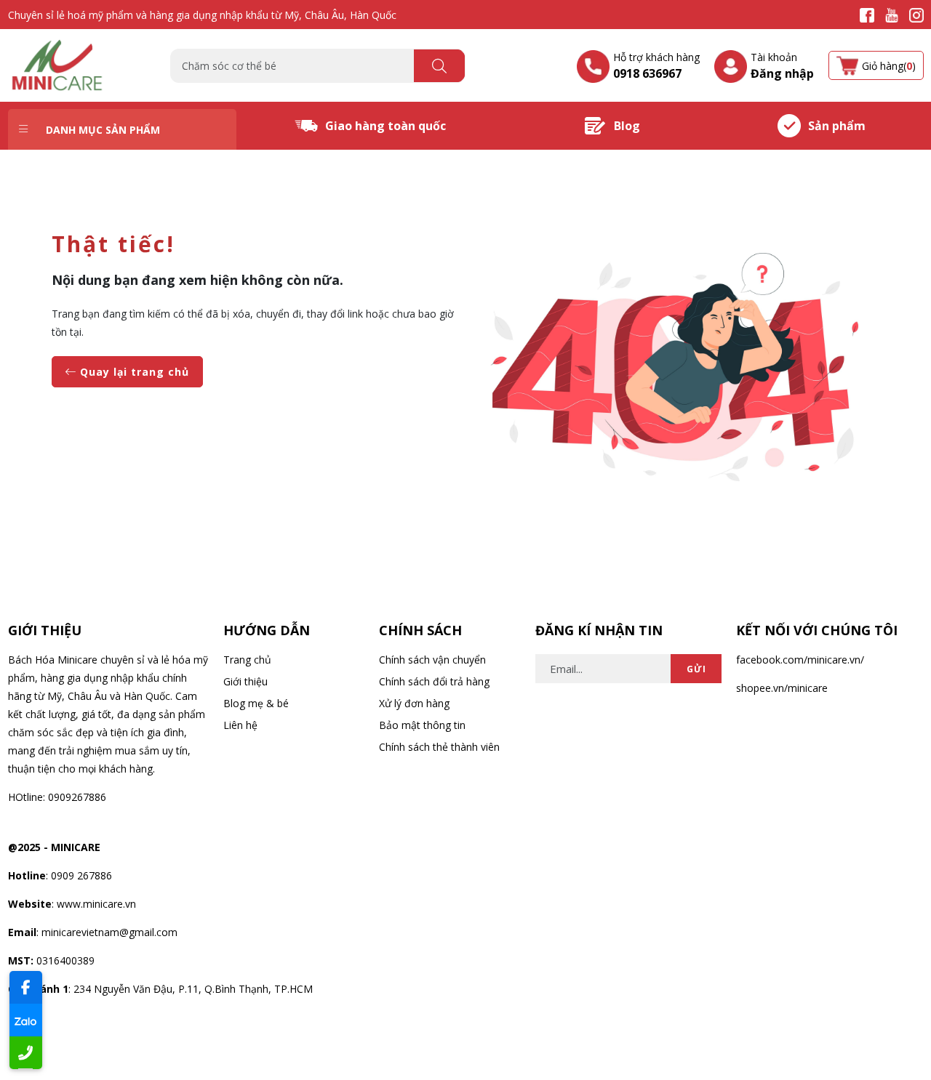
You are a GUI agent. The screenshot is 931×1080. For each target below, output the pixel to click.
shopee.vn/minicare (782, 688)
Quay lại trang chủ (132, 372)
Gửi (696, 669)
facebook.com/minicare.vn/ (800, 659)
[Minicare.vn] (58, 64)
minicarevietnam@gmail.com (109, 932)
